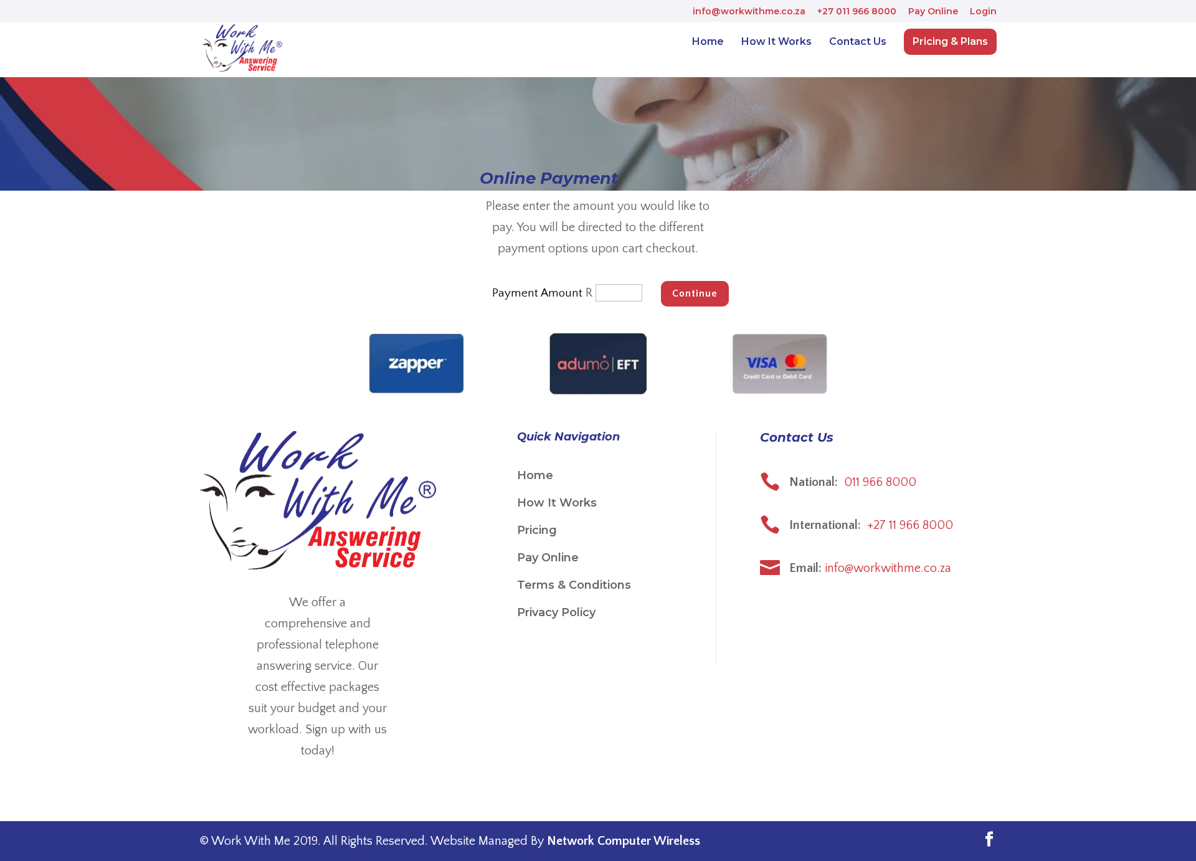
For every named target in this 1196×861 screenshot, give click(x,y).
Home (708, 42)
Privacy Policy (556, 612)
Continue (695, 293)
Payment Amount (537, 293)
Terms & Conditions (574, 585)
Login (983, 12)
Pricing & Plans (950, 41)
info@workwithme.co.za (749, 12)
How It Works (776, 42)
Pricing (537, 530)
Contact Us (857, 42)
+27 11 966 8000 (910, 525)
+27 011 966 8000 (856, 12)
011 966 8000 (880, 482)
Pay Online (933, 12)
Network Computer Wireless (623, 841)
